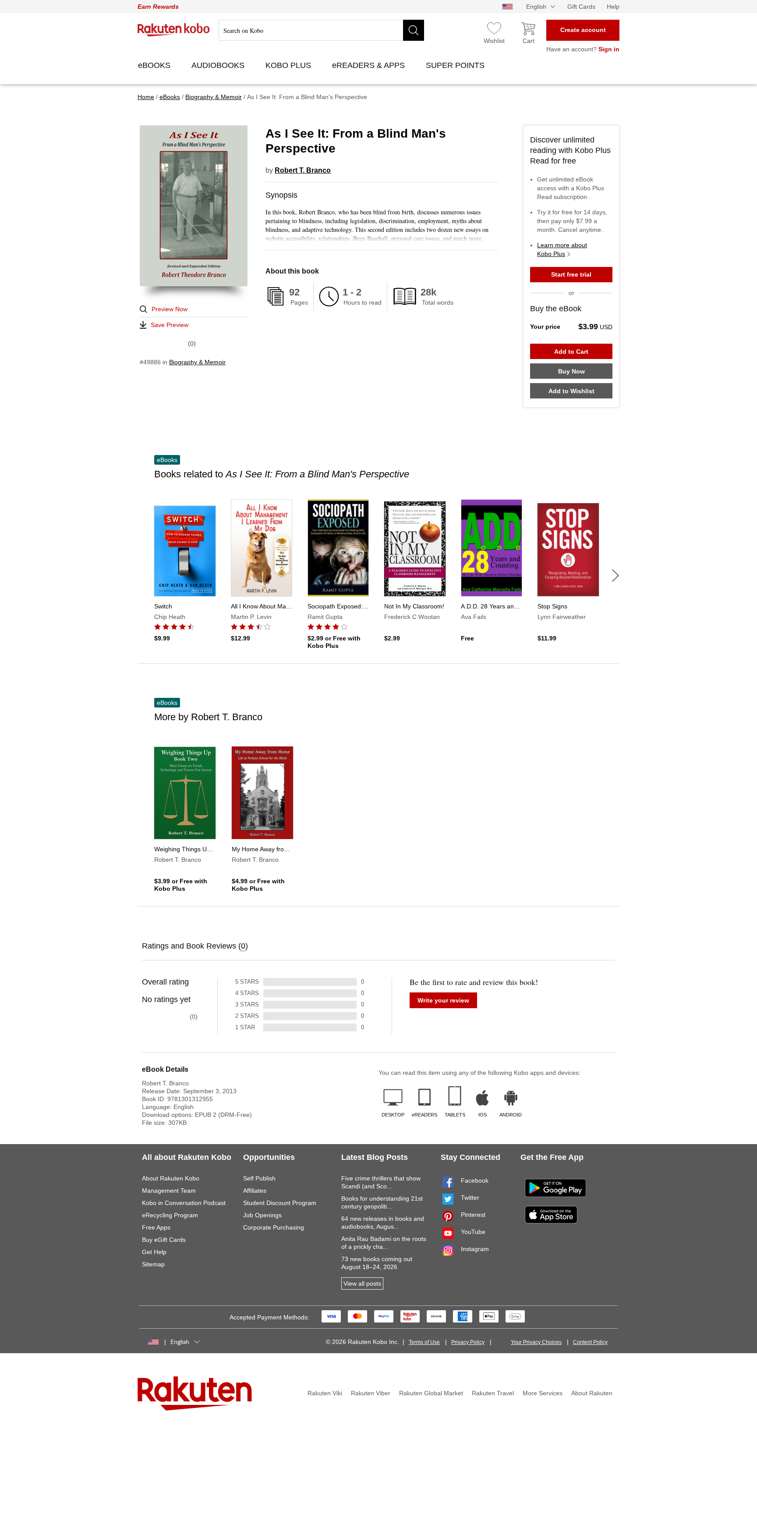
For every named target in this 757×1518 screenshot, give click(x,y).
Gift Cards (581, 6)
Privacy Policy (468, 1342)
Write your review (443, 1000)
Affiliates (254, 1190)
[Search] (413, 30)
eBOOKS (155, 65)
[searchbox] (321, 30)
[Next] (615, 575)
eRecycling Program (170, 1215)
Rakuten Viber (370, 1393)
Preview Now (169, 309)
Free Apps (156, 1227)
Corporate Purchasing (273, 1227)
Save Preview (169, 324)
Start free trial (571, 274)
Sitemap (153, 1264)
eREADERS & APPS (369, 65)
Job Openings (262, 1215)
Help (613, 6)
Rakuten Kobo (174, 30)
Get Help (154, 1251)
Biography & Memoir (197, 362)
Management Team (169, 1190)
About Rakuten (591, 1393)
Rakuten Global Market (431, 1393)
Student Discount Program (279, 1202)
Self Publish (259, 1178)
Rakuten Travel (493, 1393)
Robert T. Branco (303, 170)
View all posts (362, 1283)
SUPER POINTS (456, 65)
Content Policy (590, 1342)
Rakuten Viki (325, 1393)
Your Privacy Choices (536, 1342)
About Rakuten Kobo (170, 1178)
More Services (542, 1393)
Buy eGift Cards (164, 1239)
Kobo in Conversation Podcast (184, 1202)
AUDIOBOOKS (219, 65)
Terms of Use (424, 1342)
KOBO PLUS (289, 65)
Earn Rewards (158, 6)
